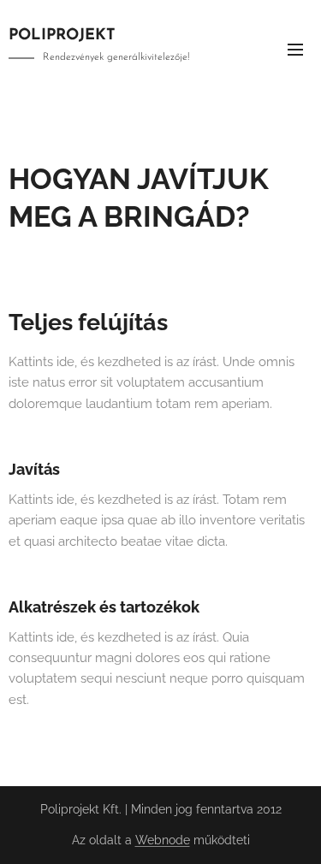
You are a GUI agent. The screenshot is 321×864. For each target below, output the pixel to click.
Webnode (162, 840)
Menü (295, 49)
